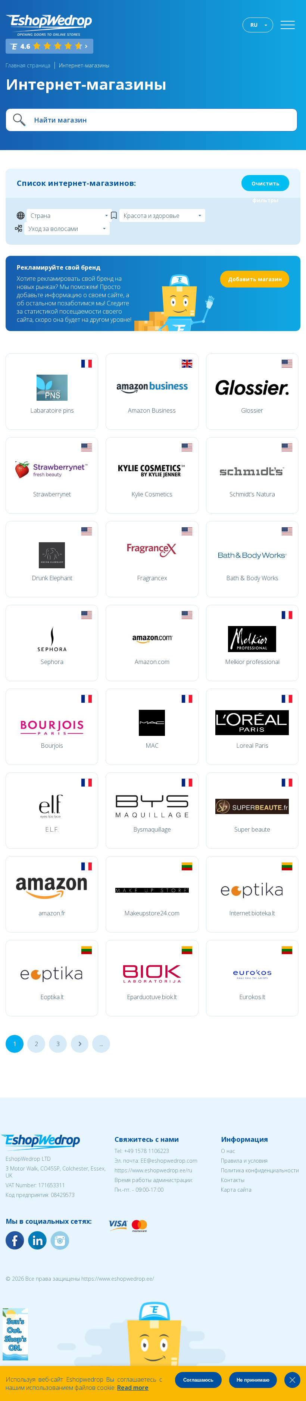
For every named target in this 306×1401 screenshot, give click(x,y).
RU (253, 24)
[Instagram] (37, 1240)
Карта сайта (236, 1189)
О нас (228, 1150)
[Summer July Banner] (15, 1358)
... (79, 1044)
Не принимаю (253, 1380)
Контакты (232, 1180)
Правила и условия (244, 1160)
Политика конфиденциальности (260, 1170)
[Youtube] (59, 1240)
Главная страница (28, 65)
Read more (133, 1387)
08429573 (63, 1194)
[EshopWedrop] (49, 25)
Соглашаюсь (198, 1380)
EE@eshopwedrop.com (169, 1160)
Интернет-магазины (84, 65)
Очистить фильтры (266, 185)
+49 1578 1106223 (146, 1150)
